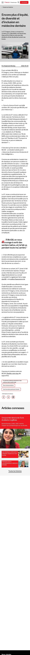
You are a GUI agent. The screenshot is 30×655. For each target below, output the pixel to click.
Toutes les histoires (8, 7)
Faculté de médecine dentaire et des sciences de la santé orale (12, 381)
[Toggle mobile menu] (3, 2)
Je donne (24, 2)
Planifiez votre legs (12, 373)
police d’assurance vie (17, 279)
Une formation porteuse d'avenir (11, 389)
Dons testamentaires (8, 385)
